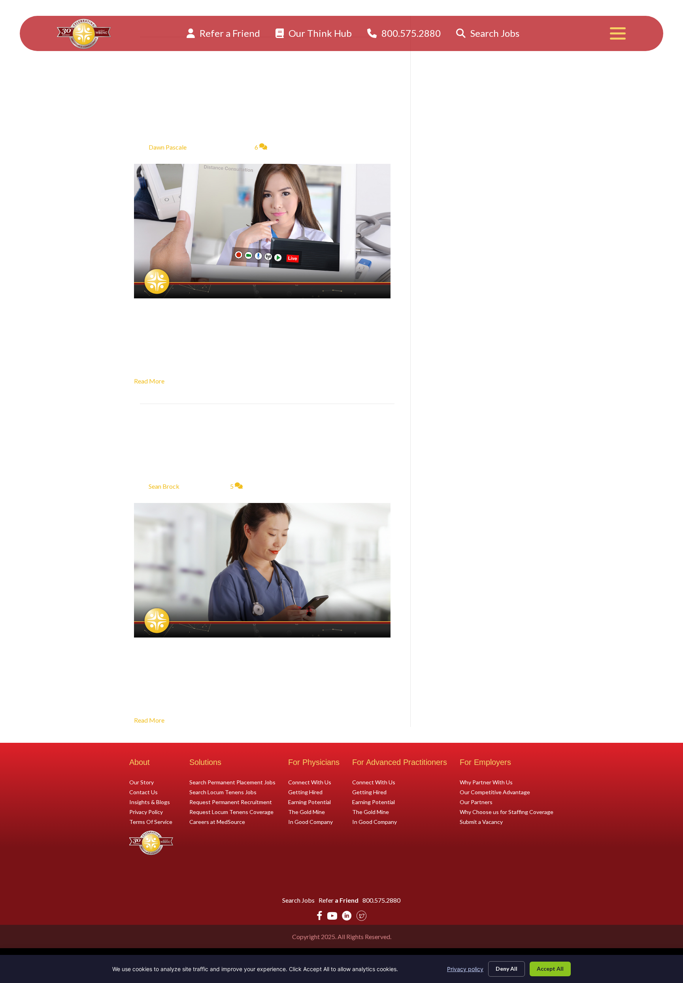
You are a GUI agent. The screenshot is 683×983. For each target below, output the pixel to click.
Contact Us (143, 792)
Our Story (141, 782)
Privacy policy (465, 969)
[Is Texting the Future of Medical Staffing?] (262, 569)
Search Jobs (493, 33)
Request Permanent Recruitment (230, 802)
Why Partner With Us (486, 782)
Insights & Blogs (149, 802)
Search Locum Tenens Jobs (223, 792)
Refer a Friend (229, 33)
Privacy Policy (146, 811)
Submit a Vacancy (481, 821)
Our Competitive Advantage (495, 792)
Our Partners (476, 802)
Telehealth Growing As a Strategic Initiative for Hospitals (247, 94)
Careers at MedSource (217, 821)
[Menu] (618, 33)
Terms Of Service (150, 821)
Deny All (506, 968)
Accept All (550, 968)
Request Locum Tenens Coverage (231, 811)
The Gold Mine (306, 811)
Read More (149, 381)
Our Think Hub (319, 33)
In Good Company (310, 821)
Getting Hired (305, 792)
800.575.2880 (410, 33)
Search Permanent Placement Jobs (232, 782)
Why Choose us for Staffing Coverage (506, 811)
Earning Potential (309, 802)
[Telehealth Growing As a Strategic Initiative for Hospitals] (262, 230)
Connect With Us (309, 782)
